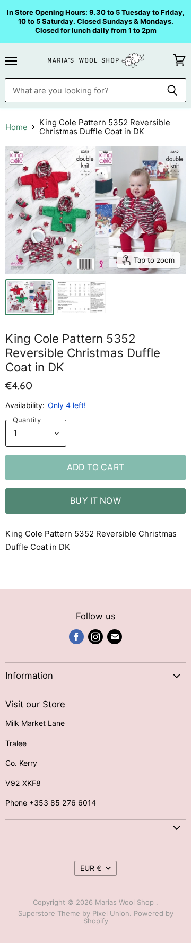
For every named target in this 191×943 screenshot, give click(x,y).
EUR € (90, 867)
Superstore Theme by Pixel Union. (75, 913)
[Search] (172, 90)
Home (16, 127)
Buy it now (95, 501)
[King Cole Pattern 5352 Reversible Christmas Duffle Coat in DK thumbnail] (29, 297)
